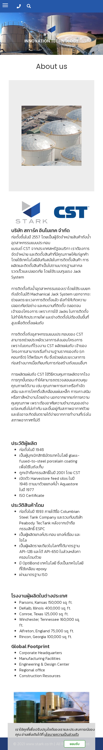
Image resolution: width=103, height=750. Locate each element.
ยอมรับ (75, 743)
